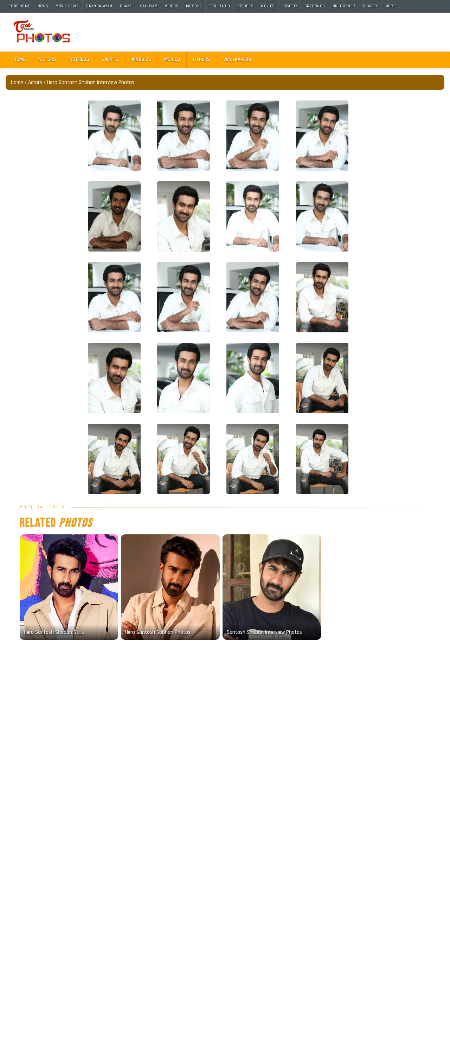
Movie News (67, 6)
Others (201, 59)
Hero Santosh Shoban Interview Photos (90, 82)
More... (392, 6)
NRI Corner (344, 6)
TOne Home (19, 6)
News (43, 6)
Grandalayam (99, 6)
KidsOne (194, 6)
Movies (268, 6)
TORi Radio (219, 6)
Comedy (289, 6)
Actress (79, 59)
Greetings (314, 6)
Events (110, 59)
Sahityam (149, 6)
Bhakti (126, 6)
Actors (47, 59)
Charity (370, 6)
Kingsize (141, 59)
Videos (171, 6)
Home (19, 59)
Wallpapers (237, 59)
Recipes (245, 6)
